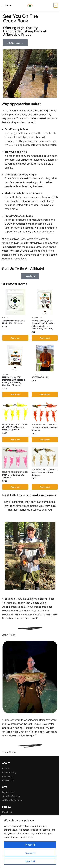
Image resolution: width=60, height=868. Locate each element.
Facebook (7, 812)
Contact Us (8, 780)
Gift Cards (7, 776)
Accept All (30, 844)
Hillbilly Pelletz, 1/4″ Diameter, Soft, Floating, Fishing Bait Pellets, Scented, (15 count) (13, 381)
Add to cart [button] (15, 338)
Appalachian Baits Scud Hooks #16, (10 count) (13, 321)
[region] (30, 841)
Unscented (37, 318)
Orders (5, 768)
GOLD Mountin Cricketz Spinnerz (43, 473)
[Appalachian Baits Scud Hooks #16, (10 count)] (15, 302)
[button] (55, 5)
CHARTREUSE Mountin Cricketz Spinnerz (13, 428)
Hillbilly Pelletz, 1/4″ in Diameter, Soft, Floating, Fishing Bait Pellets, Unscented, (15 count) (43, 324)
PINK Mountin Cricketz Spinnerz (13, 476)
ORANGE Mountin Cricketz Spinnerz (44, 428)
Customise (30, 853)
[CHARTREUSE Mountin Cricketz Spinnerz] (15, 411)
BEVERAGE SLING (40, 377)
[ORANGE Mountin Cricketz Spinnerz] (45, 412)
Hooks (5, 318)
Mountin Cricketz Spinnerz (15, 424)
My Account (8, 792)
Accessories (37, 374)
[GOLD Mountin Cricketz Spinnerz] (45, 457)
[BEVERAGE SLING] (45, 358)
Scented (6, 374)
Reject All (30, 861)
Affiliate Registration (12, 800)
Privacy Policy (9, 772)
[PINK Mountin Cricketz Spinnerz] (15, 458)
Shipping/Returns (11, 796)
